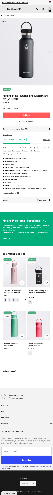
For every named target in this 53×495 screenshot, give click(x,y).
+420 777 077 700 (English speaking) (16, 396)
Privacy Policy (38, 466)
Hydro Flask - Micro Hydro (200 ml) (35, 344)
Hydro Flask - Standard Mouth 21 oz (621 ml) (12, 291)
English (25, 483)
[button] (3, 9)
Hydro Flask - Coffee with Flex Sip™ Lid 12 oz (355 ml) (38, 292)
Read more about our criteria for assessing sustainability (25, 232)
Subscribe (26, 459)
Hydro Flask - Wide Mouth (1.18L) (11, 344)
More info (46, 139)
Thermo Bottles (8, 15)
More (5, 238)
